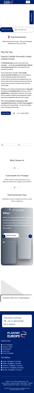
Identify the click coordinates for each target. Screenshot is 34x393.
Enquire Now (32, 17)
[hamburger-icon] (28, 2)
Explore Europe (11, 235)
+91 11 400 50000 (23, 113)
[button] (30, 236)
